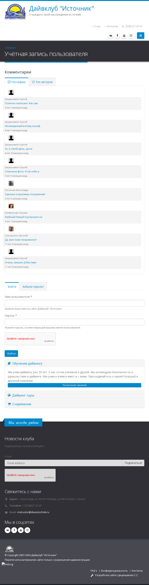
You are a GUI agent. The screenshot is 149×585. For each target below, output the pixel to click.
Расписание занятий (75, 385)
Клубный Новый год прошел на (23, 217)
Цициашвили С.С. (128, 575)
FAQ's (94, 570)
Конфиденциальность (114, 570)
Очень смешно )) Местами (20, 262)
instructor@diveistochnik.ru (33, 512)
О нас (96, 26)
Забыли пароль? (33, 286)
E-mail (9, 456)
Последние (18, 82)
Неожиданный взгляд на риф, (23, 126)
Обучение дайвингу (27, 363)
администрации (80, 559)
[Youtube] (124, 35)
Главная (10, 47)
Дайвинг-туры (22, 395)
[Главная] (17, 11)
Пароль (11, 315)
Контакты (112, 26)
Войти (13, 288)
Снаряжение (21, 404)
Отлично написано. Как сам (21, 103)
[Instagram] (131, 35)
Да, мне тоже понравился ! (21, 239)
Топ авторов (44, 82)
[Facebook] (117, 35)
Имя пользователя (18, 297)
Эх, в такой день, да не (18, 148)
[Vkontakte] (110, 35)
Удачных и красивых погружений (25, 194)
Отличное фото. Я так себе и (22, 171)
